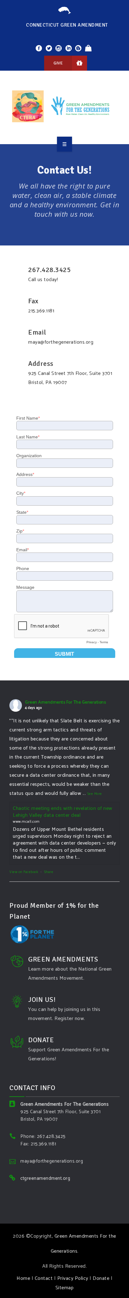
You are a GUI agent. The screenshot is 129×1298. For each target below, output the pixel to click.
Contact (44, 1278)
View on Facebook (23, 872)
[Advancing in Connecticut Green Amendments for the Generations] (64, 106)
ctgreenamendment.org (45, 1178)
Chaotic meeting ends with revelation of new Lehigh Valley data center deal (62, 812)
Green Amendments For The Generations (65, 702)
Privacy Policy (72, 1278)
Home (23, 1278)
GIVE (58, 63)
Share (49, 872)
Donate (101, 1278)
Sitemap (64, 1288)
